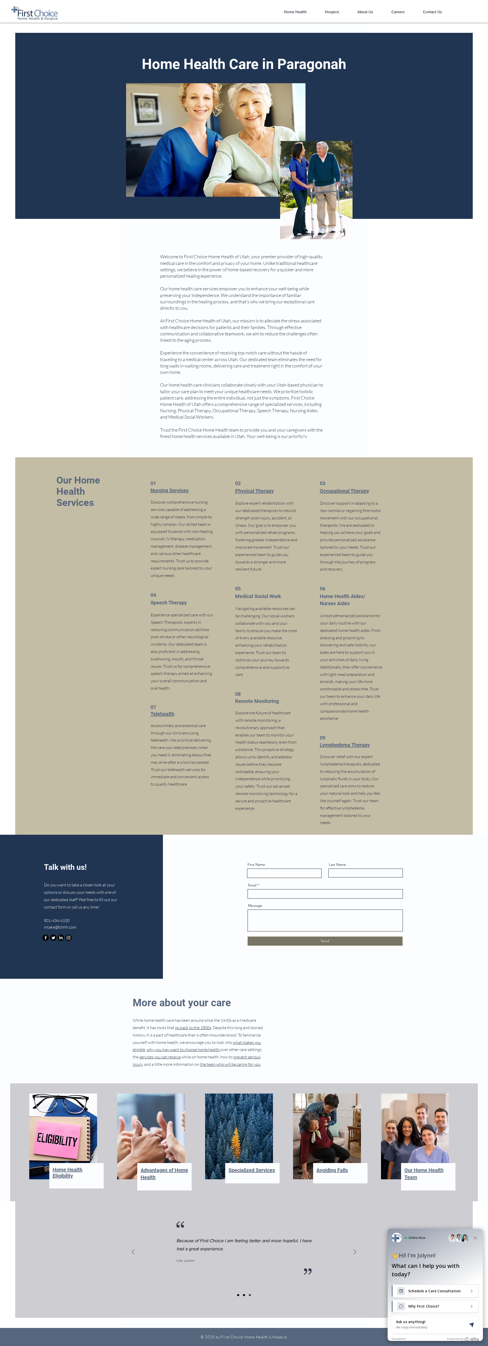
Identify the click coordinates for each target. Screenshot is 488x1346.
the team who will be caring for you (230, 1064)
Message (255, 905)
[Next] (355, 1252)
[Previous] (133, 1252)
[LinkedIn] (61, 937)
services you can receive (160, 1056)
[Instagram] (68, 937)
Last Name (337, 864)
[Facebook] (45, 937)
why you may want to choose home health (183, 1049)
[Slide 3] (250, 1295)
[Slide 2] (244, 1295)
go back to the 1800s (193, 1027)
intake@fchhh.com (60, 927)
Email (252, 885)
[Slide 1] (238, 1295)
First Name (256, 864)
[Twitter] (53, 937)
